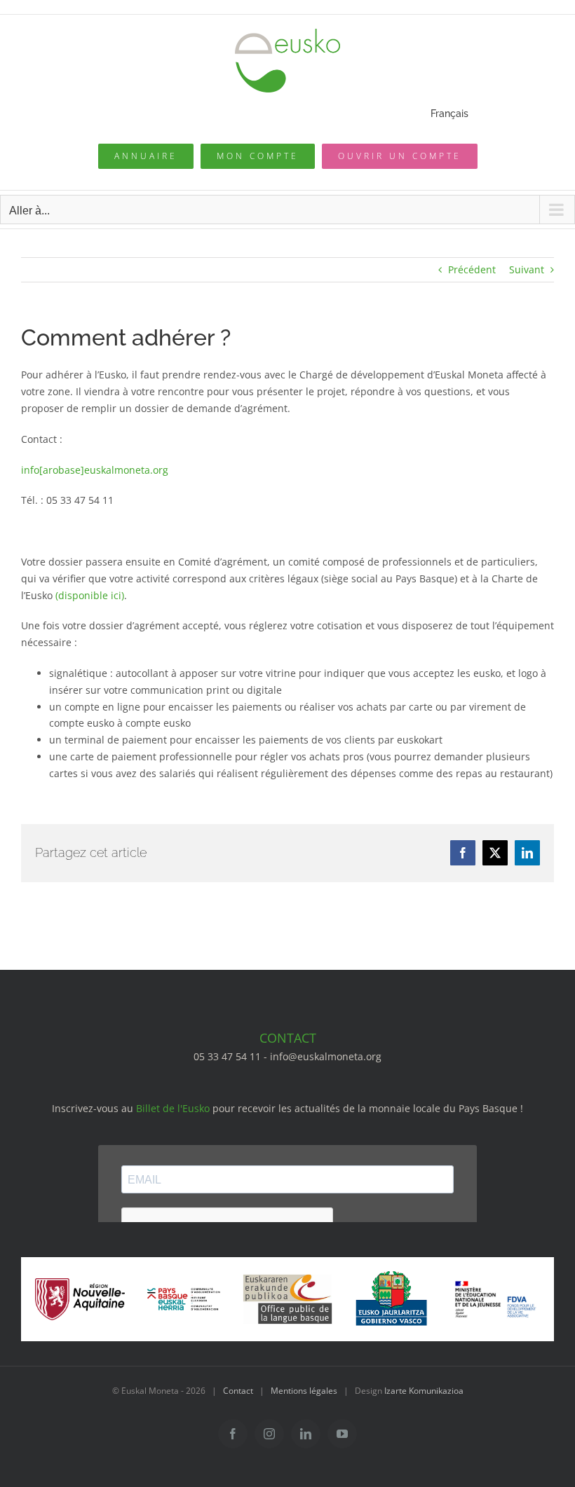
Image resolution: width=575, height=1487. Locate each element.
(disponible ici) (89, 595)
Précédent (472, 269)
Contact (238, 1391)
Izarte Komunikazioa (424, 1391)
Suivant (526, 269)
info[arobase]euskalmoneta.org (94, 470)
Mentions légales (304, 1391)
